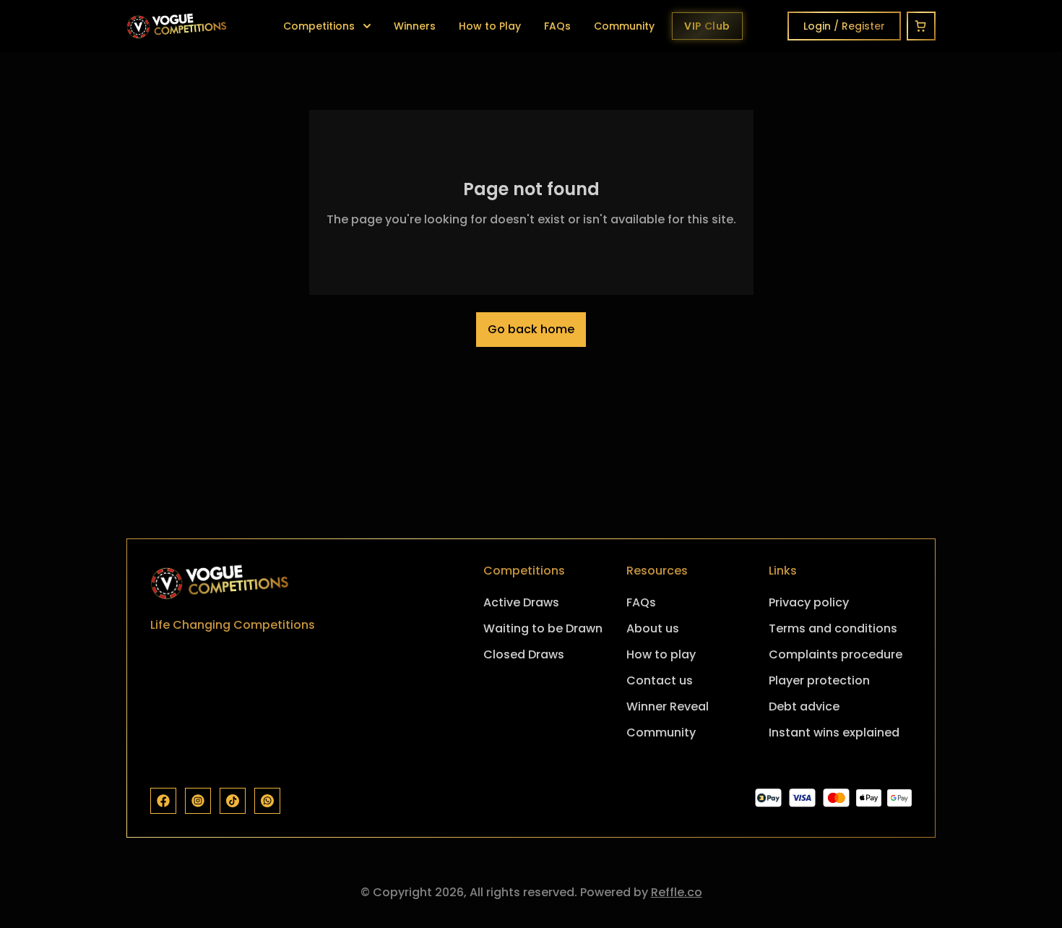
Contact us (659, 680)
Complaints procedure (835, 654)
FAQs (557, 26)
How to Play (490, 26)
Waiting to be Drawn (543, 628)
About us (652, 628)
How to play (661, 654)
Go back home (531, 329)
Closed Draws (523, 654)
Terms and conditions (833, 628)
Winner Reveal (667, 706)
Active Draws (521, 602)
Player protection (819, 680)
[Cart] (921, 26)
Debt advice (804, 706)
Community (624, 26)
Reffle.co (676, 892)
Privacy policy (809, 602)
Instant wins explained (834, 732)
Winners (415, 26)
